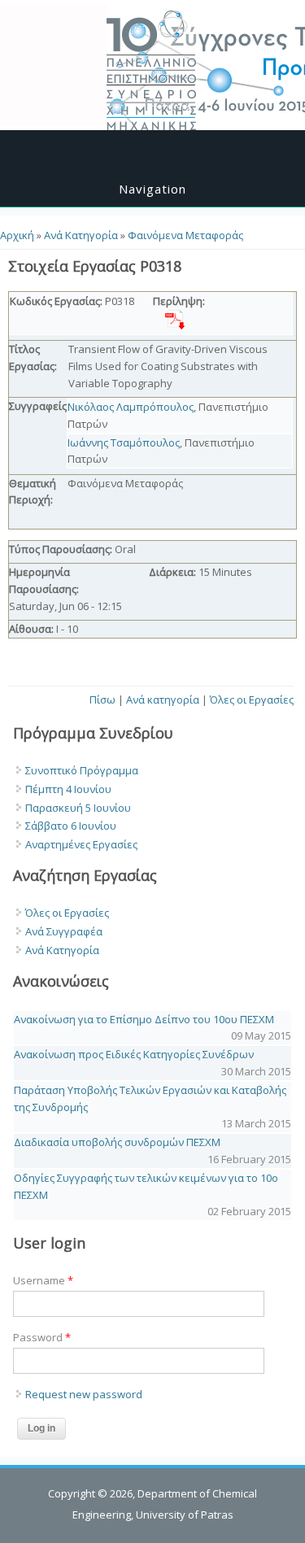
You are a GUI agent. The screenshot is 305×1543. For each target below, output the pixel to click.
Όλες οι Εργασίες (252, 699)
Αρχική (17, 235)
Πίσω (102, 699)
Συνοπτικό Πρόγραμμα (81, 770)
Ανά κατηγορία (162, 699)
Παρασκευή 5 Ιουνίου (78, 807)
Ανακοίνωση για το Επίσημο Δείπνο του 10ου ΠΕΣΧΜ (144, 1019)
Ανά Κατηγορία (81, 235)
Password (42, 1337)
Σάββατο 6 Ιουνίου (70, 825)
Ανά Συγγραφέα (63, 931)
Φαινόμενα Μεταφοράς (185, 235)
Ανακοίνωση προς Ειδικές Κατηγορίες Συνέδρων (134, 1054)
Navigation (152, 189)
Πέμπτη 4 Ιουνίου (68, 789)
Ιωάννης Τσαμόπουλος (124, 442)
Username (43, 1280)
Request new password (83, 1394)
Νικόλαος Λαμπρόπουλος (131, 406)
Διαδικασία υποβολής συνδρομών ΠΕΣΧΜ (117, 1142)
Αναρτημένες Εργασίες (81, 844)
